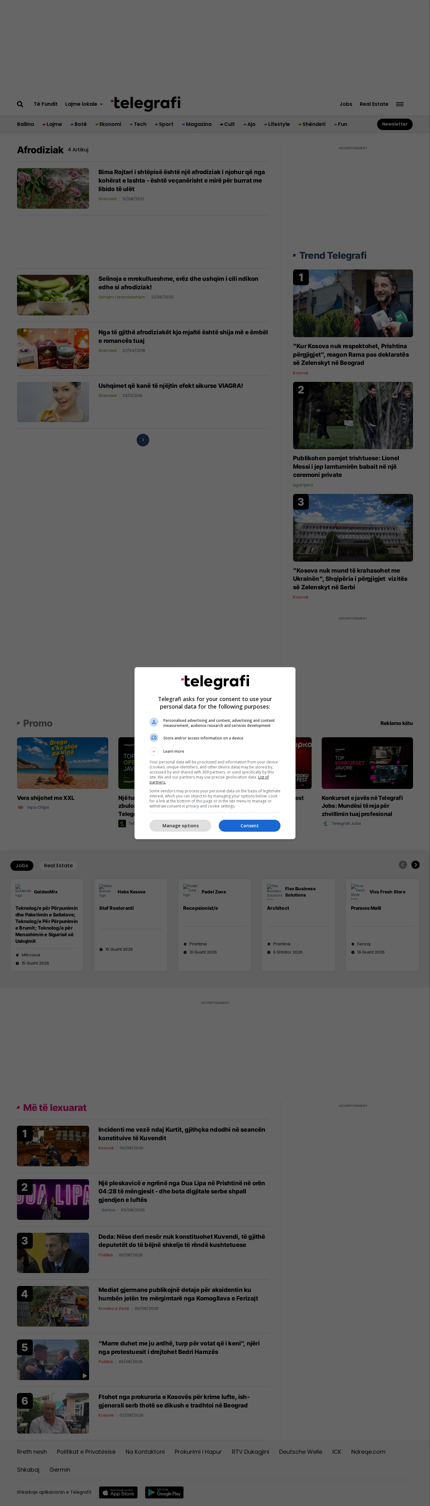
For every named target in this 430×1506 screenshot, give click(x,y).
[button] (215, 751)
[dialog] (215, 753)
